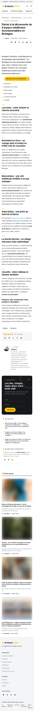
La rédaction (5, 682)
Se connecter (29, 1)
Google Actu (26, 454)
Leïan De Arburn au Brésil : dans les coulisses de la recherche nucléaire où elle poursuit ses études (17, 584)
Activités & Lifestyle (7, 656)
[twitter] (7, 694)
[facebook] (3, 694)
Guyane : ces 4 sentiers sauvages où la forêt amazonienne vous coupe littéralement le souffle (16, 544)
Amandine (7, 513)
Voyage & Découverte (16, 17)
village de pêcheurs (18, 218)
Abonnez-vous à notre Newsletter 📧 (17, 78)
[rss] (15, 694)
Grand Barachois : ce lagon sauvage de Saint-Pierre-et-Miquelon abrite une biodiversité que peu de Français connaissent (16, 624)
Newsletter (22, 1)
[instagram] (11, 694)
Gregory (7, 38)
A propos (4, 679)
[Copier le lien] (30, 42)
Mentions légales (10, 705)
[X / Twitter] (8, 459)
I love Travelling (24, 705)
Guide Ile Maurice (30, 706)
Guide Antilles (6, 668)
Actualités (4, 659)
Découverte (13, 328)
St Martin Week (5, 17)
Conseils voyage (6, 662)
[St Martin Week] (11, 6)
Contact (4, 685)
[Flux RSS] (12, 459)
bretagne (5, 328)
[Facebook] (4, 459)
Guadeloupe (5, 665)
